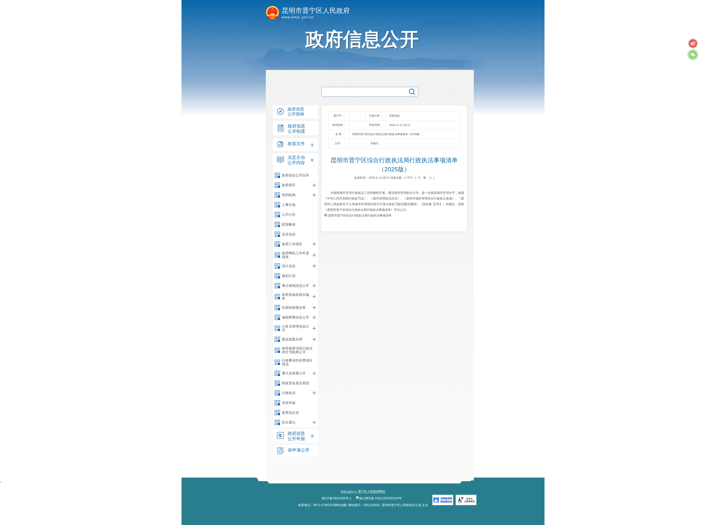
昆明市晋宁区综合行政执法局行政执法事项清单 (359, 215)
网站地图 (341, 505)
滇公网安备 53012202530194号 (380, 498)
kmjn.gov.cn (349, 491)
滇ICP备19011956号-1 (336, 498)
